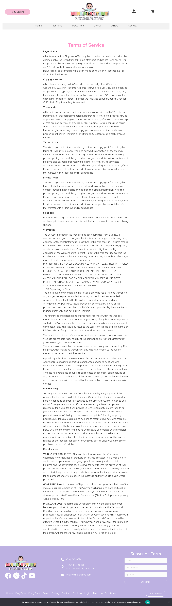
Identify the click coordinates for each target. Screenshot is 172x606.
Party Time (34, 593)
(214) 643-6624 (73, 559)
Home (9, 593)
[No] (169, 602)
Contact (66, 593)
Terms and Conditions (104, 593)
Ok (148, 602)
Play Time (20, 593)
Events (45, 593)
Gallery (55, 593)
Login (87, 593)
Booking (77, 593)
